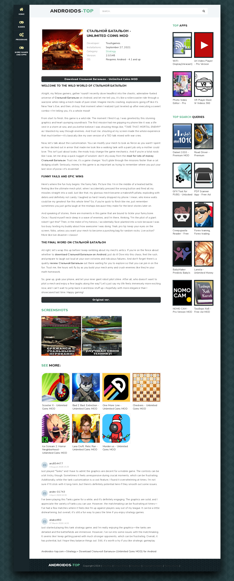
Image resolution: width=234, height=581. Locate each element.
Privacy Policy (121, 565)
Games (21, 27)
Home (21, 14)
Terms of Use (171, 565)
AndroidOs (71, 11)
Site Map (107, 565)
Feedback (136, 565)
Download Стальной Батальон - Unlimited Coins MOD (101, 79)
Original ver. (101, 300)
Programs (21, 39)
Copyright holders (152, 565)
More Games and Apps (21, 53)
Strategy (111, 51)
